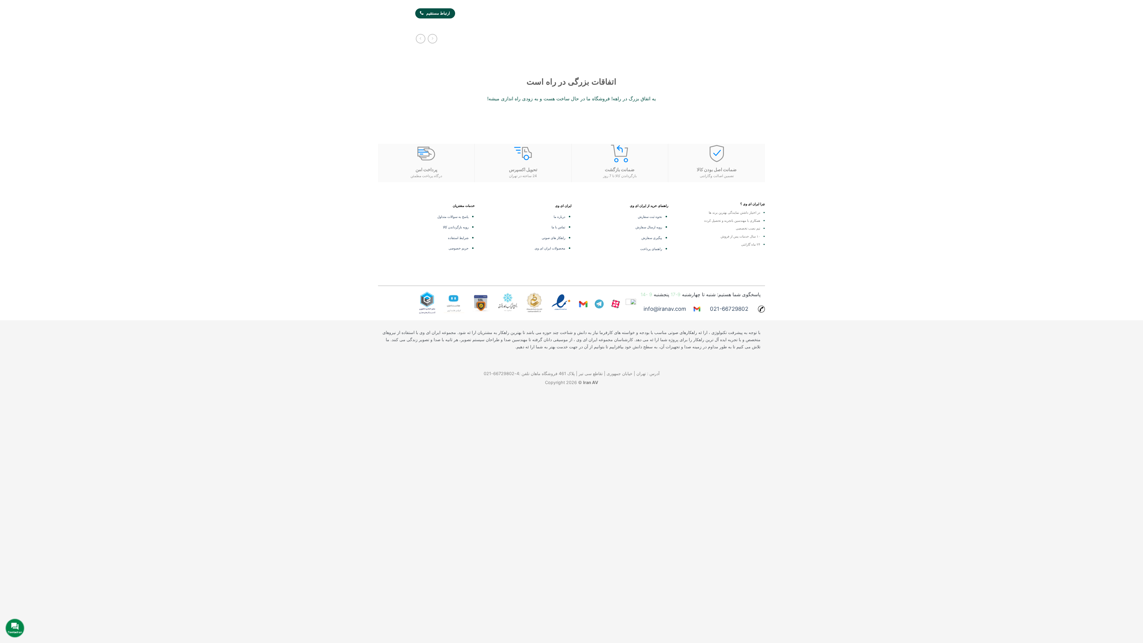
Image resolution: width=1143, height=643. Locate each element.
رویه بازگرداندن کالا (456, 227)
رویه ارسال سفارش (648, 227)
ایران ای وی (581, 13)
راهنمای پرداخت (651, 249)
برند (611, 13)
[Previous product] (420, 38)
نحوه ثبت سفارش (650, 217)
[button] (467, 13)
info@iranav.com (665, 308)
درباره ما (559, 217)
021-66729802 (729, 308)
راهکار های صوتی (553, 238)
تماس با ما (558, 227)
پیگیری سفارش (651, 238)
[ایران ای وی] (713, 13)
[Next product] (432, 38)
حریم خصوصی (459, 248)
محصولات (678, 13)
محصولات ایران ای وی (550, 248)
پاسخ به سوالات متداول (453, 217)
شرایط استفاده (458, 238)
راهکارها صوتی (642, 13)
